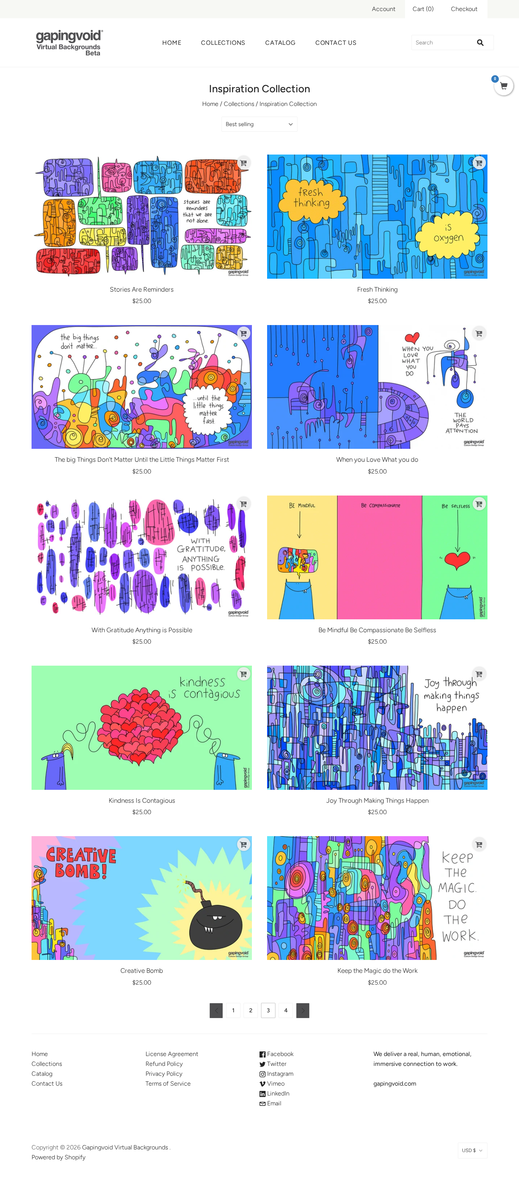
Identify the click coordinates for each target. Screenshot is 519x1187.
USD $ (469, 1150)
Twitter (276, 1063)
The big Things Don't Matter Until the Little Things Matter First (142, 459)
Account (384, 9)
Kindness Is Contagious (142, 800)
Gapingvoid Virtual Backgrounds (125, 1147)
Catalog (280, 42)
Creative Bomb (141, 970)
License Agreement (172, 1054)
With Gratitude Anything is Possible (142, 630)
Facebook (279, 1054)
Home (171, 42)
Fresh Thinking (377, 289)
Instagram (279, 1073)
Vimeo (275, 1083)
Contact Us (336, 42)
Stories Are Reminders (142, 289)
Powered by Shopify (58, 1157)
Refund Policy (164, 1063)
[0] (503, 86)
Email (273, 1103)
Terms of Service (168, 1083)
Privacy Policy (164, 1073)
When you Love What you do (377, 459)
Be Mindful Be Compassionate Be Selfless (377, 630)
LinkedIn (278, 1093)
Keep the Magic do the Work (377, 970)
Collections (223, 42)
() (423, 9)
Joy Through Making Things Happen (377, 800)
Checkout (464, 9)
